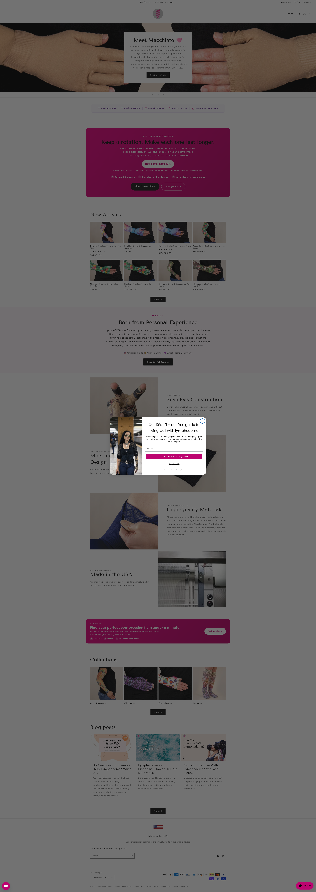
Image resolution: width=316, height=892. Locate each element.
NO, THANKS (174, 464)
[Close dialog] (202, 421)
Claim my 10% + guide (174, 456)
